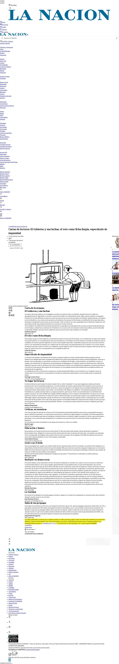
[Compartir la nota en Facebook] (9, 315)
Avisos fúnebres (5, 156)
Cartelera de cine (5, 145)
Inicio (3, 22)
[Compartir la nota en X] (11, 315)
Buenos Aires (4, 82)
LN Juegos (3, 123)
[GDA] (13, 655)
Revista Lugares (5, 176)
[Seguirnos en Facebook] (9, 617)
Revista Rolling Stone (6, 180)
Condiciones (29, 650)
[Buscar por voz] (116, 38)
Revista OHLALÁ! (5, 172)
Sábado (2, 164)
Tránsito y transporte (6, 47)
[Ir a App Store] (13, 642)
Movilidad (3, 69)
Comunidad (3, 90)
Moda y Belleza (4, 137)
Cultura (2, 88)
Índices (2, 71)
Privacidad (36, 650)
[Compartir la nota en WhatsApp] (11, 310)
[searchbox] (59, 38)
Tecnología (3, 127)
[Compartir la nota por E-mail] (13, 315)
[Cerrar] (27, 35)
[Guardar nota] (9, 308)
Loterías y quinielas (6, 133)
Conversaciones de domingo (8, 162)
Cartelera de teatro (6, 146)
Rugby (2, 113)
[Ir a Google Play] (13, 638)
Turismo (2, 125)
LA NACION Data (5, 51)
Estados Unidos (5, 76)
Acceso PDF (3, 152)
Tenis (1, 115)
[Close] (9, 539)
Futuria (2, 59)
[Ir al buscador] (10, 8)
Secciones (5, 25)
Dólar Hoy (3, 61)
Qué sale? (3, 143)
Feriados (2, 131)
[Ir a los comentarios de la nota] (11, 308)
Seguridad (3, 84)
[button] (59, 126)
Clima (1, 49)
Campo (2, 63)
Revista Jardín (4, 182)
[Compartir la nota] (9, 310)
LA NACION (12, 226)
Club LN (4, 29)
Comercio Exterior (5, 67)
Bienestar (3, 92)
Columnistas (4, 104)
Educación (3, 86)
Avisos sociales (4, 158)
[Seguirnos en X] (9, 622)
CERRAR (2, 1)
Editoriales (3, 102)
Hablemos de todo (5, 96)
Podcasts (3, 135)
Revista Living (4, 178)
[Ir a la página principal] (59, 20)
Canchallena (3, 117)
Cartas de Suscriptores (7, 106)
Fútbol (2, 111)
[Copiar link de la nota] (9, 313)
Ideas (1, 166)
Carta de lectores (5, 160)
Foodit (4, 27)
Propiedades (4, 65)
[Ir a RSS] (9, 632)
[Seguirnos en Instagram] (9, 627)
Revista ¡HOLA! (4, 174)
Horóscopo (3, 129)
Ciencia (2, 94)
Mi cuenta (5, 32)
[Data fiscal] (9, 661)
